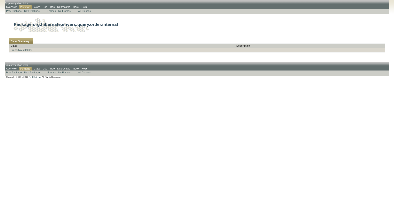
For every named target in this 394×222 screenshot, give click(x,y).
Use (45, 7)
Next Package (32, 11)
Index (76, 7)
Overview (11, 7)
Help (84, 7)
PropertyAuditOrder (21, 50)
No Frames (64, 11)
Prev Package (14, 11)
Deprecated (63, 7)
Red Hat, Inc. (35, 77)
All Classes (84, 11)
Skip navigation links (16, 3)
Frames (51, 11)
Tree (52, 7)
